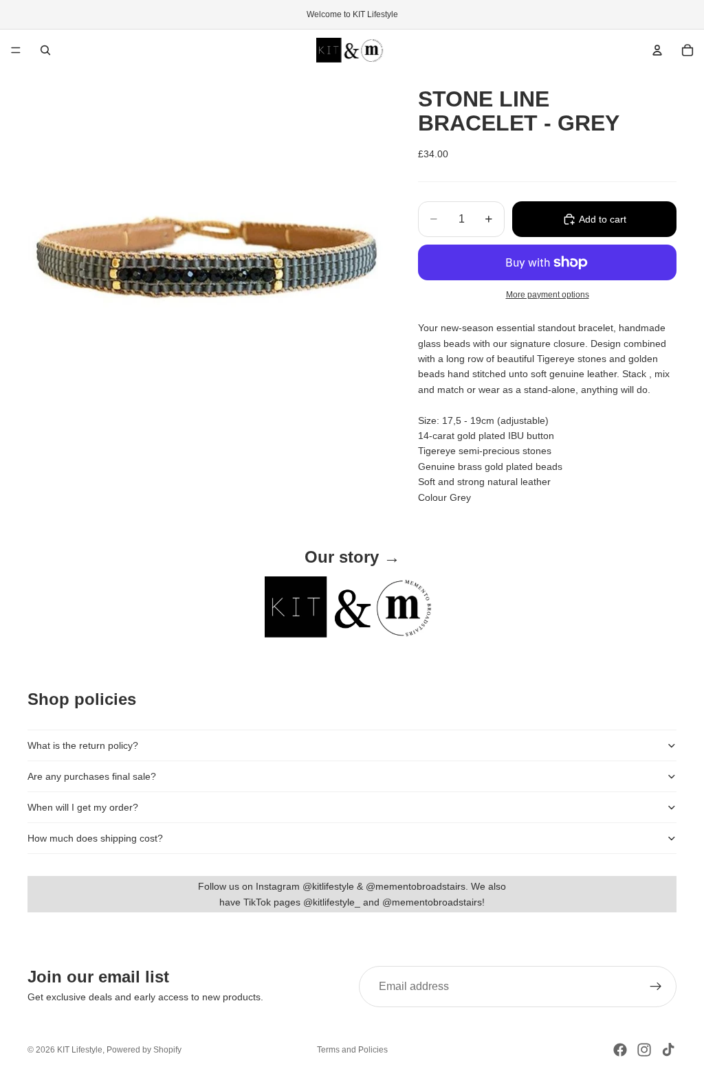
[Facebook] (620, 1050)
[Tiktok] (668, 1050)
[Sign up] (655, 986)
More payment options (547, 294)
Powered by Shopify (144, 1050)
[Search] (45, 50)
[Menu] (16, 50)
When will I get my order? (83, 807)
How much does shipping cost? (95, 838)
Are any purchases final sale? (92, 776)
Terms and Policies (352, 1050)
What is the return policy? (83, 745)
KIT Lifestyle (79, 1050)
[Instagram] (644, 1050)
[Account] (657, 50)
